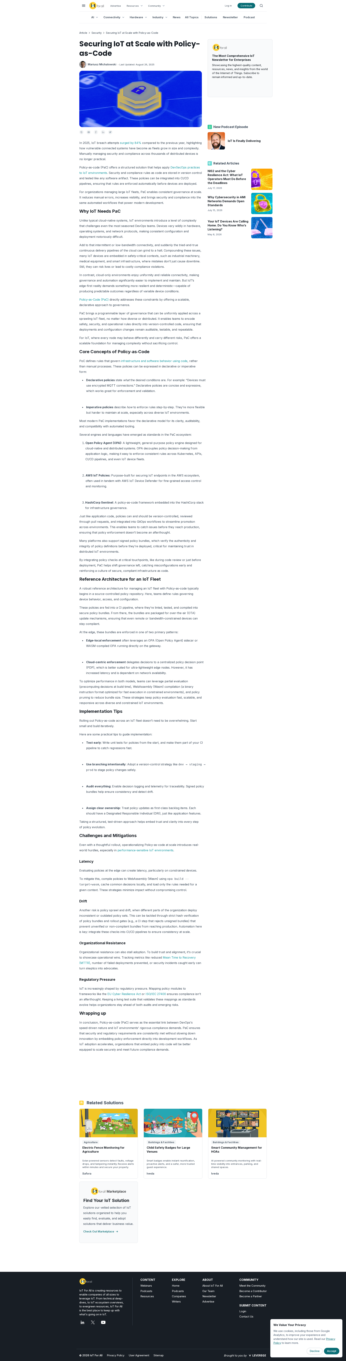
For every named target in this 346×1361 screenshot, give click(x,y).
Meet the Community (252, 1285)
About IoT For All (212, 1285)
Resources (147, 1296)
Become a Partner (250, 1296)
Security (97, 32)
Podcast (249, 17)
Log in (228, 5)
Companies (179, 1296)
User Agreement (139, 1355)
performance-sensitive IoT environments (145, 850)
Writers (176, 1301)
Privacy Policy (115, 1355)
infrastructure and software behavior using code (154, 361)
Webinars (146, 1285)
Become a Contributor (253, 1291)
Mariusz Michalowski (102, 64)
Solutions (211, 17)
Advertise (115, 5)
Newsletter (230, 17)
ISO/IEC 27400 (156, 994)
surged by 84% (130, 143)
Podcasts (146, 1291)
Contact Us (246, 1316)
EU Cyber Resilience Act (124, 994)
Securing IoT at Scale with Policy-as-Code (132, 32)
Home (175, 1285)
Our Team (208, 1291)
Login (242, 1311)
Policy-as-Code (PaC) (94, 299)
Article (83, 32)
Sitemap (159, 1355)
